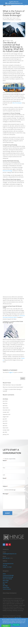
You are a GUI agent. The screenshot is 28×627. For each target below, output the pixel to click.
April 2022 (5, 405)
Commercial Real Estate (8, 19)
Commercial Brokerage (8, 575)
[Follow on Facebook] (4, 544)
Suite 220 (5, 565)
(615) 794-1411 (15, 1)
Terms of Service (7, 589)
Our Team (5, 582)
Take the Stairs (17, 617)
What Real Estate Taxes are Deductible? (12, 385)
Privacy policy (16, 624)
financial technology (7, 170)
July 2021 (5, 419)
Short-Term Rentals (7, 578)
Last (4, 474)
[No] (26, 622)
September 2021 (6, 414)
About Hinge (6, 580)
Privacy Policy (6, 587)
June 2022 (5, 401)
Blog (4, 584)
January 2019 (6, 434)
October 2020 (6, 430)
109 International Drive (8, 563)
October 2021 (6, 412)
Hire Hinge (5, 585)
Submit (7, 513)
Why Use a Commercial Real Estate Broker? (13, 387)
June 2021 (5, 421)
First (4, 467)
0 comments (18, 19)
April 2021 (5, 425)
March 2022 (5, 408)
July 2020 (5, 432)
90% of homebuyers (17, 103)
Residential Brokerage (8, 577)
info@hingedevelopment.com (9, 553)
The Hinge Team (8, 18)
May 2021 (5, 423)
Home (4, 573)
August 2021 (6, 416)
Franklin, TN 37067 (7, 567)
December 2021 (6, 410)
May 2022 (5, 403)
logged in (11, 372)
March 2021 (5, 427)
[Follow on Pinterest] (10, 544)
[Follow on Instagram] (7, 544)
